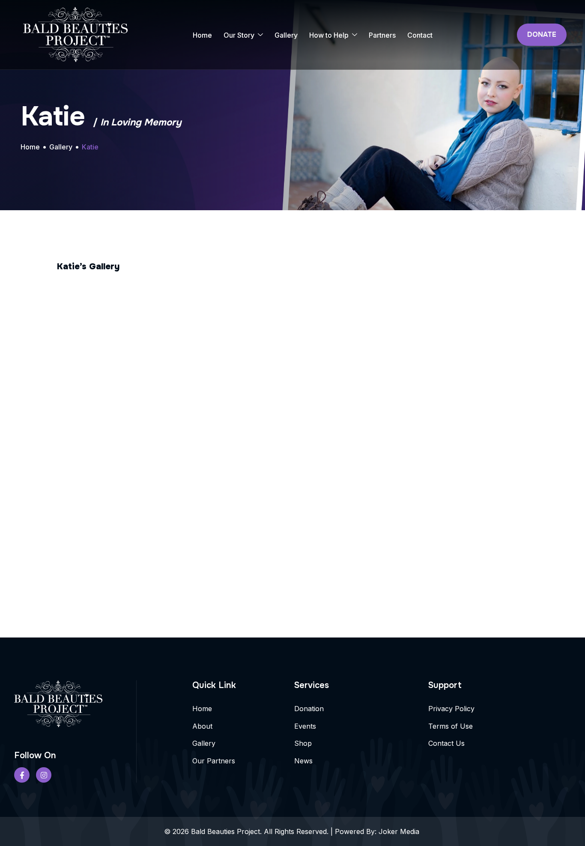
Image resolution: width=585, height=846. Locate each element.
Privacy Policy (451, 708)
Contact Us (446, 743)
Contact (420, 35)
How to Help (329, 35)
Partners (382, 35)
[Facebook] (22, 775)
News (303, 761)
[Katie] (135, 337)
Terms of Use (450, 726)
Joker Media (400, 831)
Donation (309, 708)
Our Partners (213, 761)
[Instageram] (43, 775)
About (202, 726)
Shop (303, 743)
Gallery (286, 35)
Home (202, 35)
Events (305, 726)
